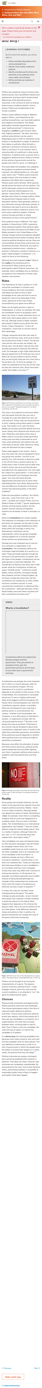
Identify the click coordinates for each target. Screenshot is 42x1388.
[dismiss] (39, 27)
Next (36, 1368)
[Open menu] (2, 21)
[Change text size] (38, 21)
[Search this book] (32, 21)
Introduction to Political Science (17, 9)
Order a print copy (13, 1377)
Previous (7, 1368)
